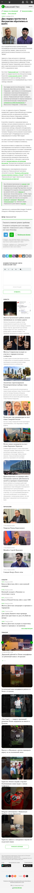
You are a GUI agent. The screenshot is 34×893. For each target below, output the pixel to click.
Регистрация (17, 287)
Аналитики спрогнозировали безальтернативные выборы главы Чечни (15, 385)
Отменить (17, 292)
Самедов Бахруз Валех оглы (13, 572)
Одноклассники (9, 201)
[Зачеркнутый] (16, 269)
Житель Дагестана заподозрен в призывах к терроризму (17, 606)
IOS (28, 184)
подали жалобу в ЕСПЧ (15, 76)
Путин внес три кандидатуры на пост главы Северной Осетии (16, 418)
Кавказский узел (13, 72)
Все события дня (26, 628)
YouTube (23, 203)
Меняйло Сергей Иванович (13, 550)
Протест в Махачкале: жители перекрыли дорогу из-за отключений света (16, 751)
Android (24, 184)
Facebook (6, 199)
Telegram (20, 192)
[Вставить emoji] (20, 269)
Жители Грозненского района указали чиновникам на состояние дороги (16, 319)
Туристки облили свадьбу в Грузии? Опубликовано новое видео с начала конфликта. (14, 783)
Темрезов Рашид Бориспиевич (14, 528)
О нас (3, 862)
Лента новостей (12, 13)
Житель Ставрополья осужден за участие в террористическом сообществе (14, 354)
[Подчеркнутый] (12, 269)
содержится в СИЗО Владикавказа (14, 102)
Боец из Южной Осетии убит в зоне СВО (16, 600)
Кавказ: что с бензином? (10, 11)
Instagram (13, 199)
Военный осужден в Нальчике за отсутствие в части (13, 593)
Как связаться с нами (14, 862)
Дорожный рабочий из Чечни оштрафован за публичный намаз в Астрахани (17, 655)
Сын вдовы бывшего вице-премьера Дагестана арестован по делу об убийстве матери (16, 615)
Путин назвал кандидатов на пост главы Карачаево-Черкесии (15, 445)
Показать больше (17, 846)
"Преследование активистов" (10, 179)
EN (5, 1)
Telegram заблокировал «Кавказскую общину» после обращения (14, 813)
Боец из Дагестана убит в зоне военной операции (15, 585)
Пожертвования (28, 862)
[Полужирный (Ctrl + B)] (5, 269)
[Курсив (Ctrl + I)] (8, 269)
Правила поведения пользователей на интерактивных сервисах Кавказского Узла (17, 881)
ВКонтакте (21, 199)
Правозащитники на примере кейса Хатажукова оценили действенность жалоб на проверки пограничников (16, 478)
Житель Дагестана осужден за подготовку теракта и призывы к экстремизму (16, 624)
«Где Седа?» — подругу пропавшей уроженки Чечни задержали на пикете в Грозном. (16, 721)
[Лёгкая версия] (9, 2)
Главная (4, 13)
